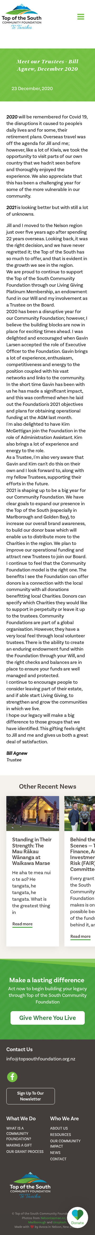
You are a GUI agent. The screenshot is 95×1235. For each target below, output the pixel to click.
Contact (58, 1159)
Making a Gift (19, 1145)
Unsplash (59, 1222)
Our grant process (25, 1151)
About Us (59, 1128)
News (55, 1152)
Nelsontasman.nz (53, 1218)
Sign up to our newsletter (30, 1096)
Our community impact (65, 1144)
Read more (22, 923)
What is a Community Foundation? (18, 1133)
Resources (60, 1134)
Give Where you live (47, 1018)
